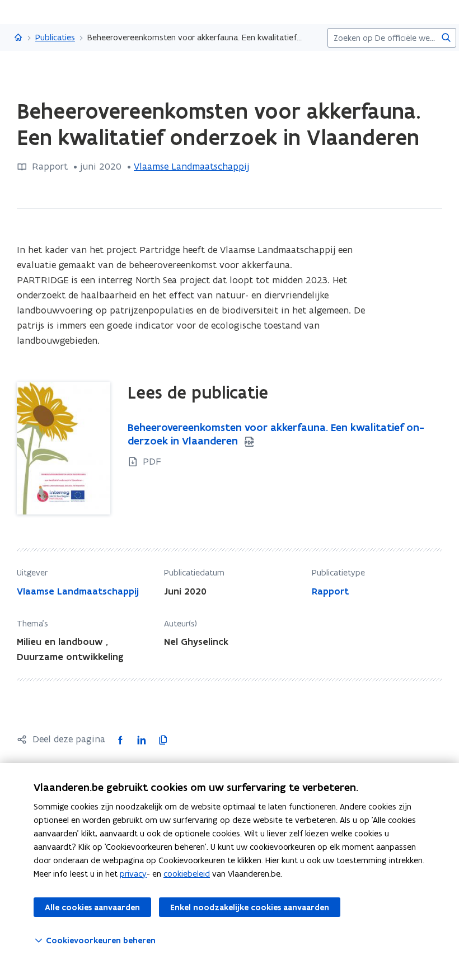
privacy (133, 873)
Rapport (330, 591)
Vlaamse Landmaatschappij (191, 166)
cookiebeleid (186, 873)
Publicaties (55, 37)
